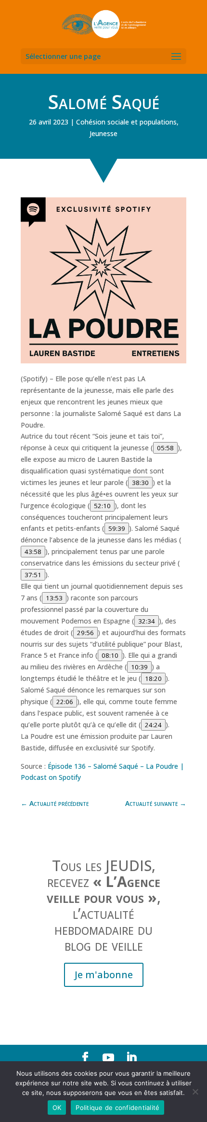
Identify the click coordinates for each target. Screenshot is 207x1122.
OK (57, 1107)
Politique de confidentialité (117, 1107)
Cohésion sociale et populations (126, 121)
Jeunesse (103, 133)
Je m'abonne (104, 974)
